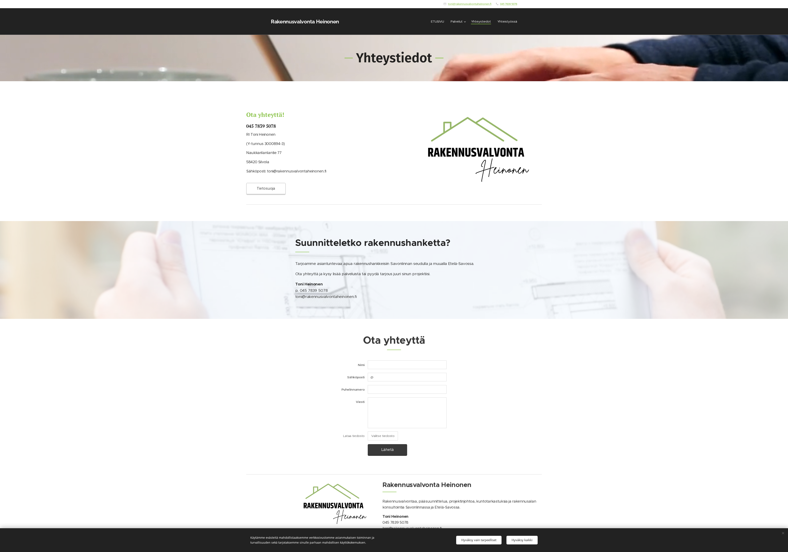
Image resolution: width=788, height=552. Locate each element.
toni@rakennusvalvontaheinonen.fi (469, 4)
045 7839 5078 (508, 4)
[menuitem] (438, 21)
